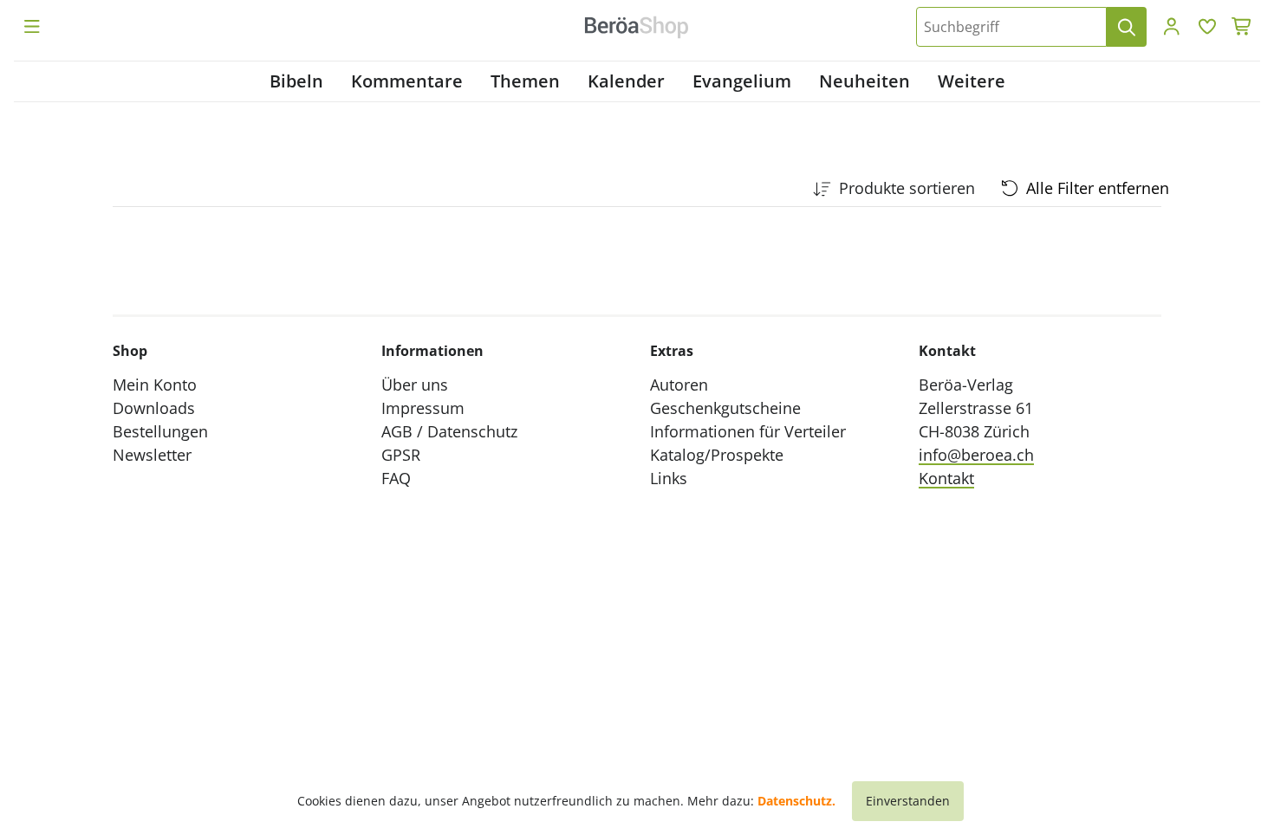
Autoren (679, 384)
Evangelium (741, 81)
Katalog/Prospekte (716, 454)
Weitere (971, 81)
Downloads (154, 408)
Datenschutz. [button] (796, 800)
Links (668, 478)
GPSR (400, 454)
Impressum (423, 408)
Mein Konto (155, 384)
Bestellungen (160, 431)
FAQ (396, 478)
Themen (525, 81)
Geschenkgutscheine (725, 408)
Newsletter (152, 454)
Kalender (626, 81)
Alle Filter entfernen (1097, 188)
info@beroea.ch (976, 454)
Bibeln (296, 81)
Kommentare (407, 81)
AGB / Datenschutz (449, 431)
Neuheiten (864, 81)
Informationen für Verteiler (748, 431)
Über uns (414, 384)
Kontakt (946, 478)
